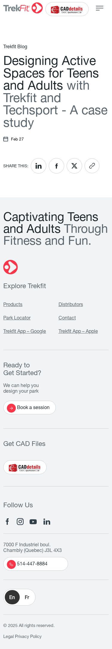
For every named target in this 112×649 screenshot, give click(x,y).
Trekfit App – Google (24, 332)
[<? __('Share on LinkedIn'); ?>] (38, 166)
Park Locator (16, 318)
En (12, 598)
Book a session (33, 408)
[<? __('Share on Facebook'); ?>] (56, 166)
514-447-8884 (32, 564)
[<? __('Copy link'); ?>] (92, 165)
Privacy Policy (28, 637)
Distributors (71, 305)
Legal (8, 637)
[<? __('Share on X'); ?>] (74, 166)
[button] (19, 597)
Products (12, 305)
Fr (27, 598)
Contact (67, 318)
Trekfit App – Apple (78, 332)
